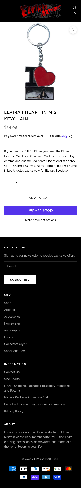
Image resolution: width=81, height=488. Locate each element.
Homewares (12, 323)
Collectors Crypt (15, 344)
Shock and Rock (15, 351)
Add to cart (40, 197)
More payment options (40, 220)
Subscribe (20, 279)
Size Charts (12, 379)
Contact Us (12, 372)
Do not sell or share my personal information (34, 404)
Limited (9, 337)
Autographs (12, 330)
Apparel (9, 309)
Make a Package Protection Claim (27, 397)
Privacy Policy (13, 411)
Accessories (12, 316)
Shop (7, 303)
